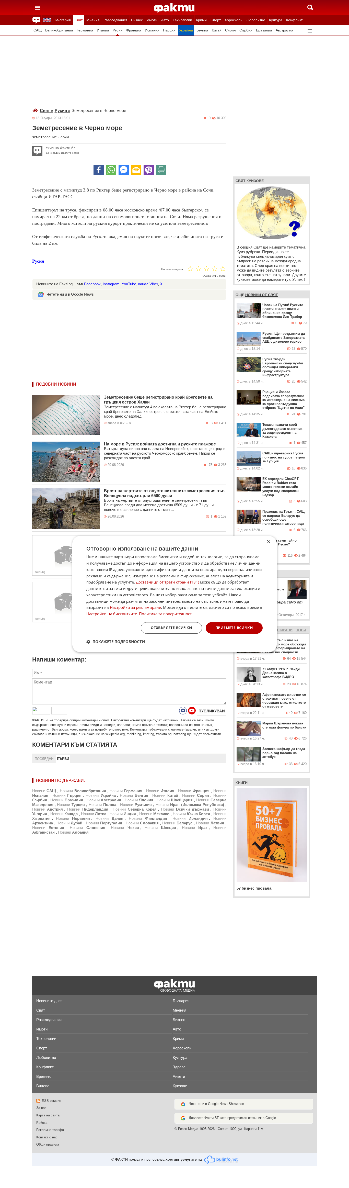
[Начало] (174, 8)
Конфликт (294, 20)
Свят (79, 20)
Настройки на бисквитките (111, 613)
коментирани (279, 630)
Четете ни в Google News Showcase (216, 1104)
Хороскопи (233, 20)
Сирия (230, 30)
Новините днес (49, 1001)
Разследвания (115, 20)
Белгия (202, 30)
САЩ (37, 30)
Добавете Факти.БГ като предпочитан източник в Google (232, 1118)
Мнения (93, 20)
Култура (275, 20)
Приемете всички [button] (234, 627)
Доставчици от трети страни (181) (167, 582)
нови (301, 630)
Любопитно (255, 20)
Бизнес (137, 20)
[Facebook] (99, 170)
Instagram (111, 284)
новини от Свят (261, 295)
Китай (217, 30)
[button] (115, 641)
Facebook (92, 284)
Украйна (186, 30)
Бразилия (264, 30)
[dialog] (174, 594)
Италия (103, 30)
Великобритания (59, 30)
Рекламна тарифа (50, 1130)
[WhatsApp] (111, 170)
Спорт (216, 20)
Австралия (284, 30)
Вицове (42, 1086)
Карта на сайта (48, 1115)
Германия (85, 30)
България (63, 20)
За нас (41, 1108)
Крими (201, 20)
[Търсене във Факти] (310, 7)
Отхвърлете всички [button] (171, 627)
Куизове (180, 1086)
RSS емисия (51, 1101)
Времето (43, 1076)
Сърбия (245, 30)
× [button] (268, 542)
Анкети (179, 1076)
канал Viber (148, 284)
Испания (152, 30)
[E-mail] (136, 170)
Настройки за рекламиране (135, 607)
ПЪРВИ (63, 759)
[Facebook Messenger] (124, 170)
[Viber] (149, 170)
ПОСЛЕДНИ (44, 759)
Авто (165, 20)
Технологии (182, 20)
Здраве (179, 1067)
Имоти (152, 20)
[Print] (161, 170)
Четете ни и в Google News (70, 294)
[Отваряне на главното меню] (37, 7)
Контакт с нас (46, 1137)
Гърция (169, 30)
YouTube (129, 284)
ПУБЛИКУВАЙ (212, 711)
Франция (133, 30)
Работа (41, 1123)
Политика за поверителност (165, 613)
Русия (118, 30)
